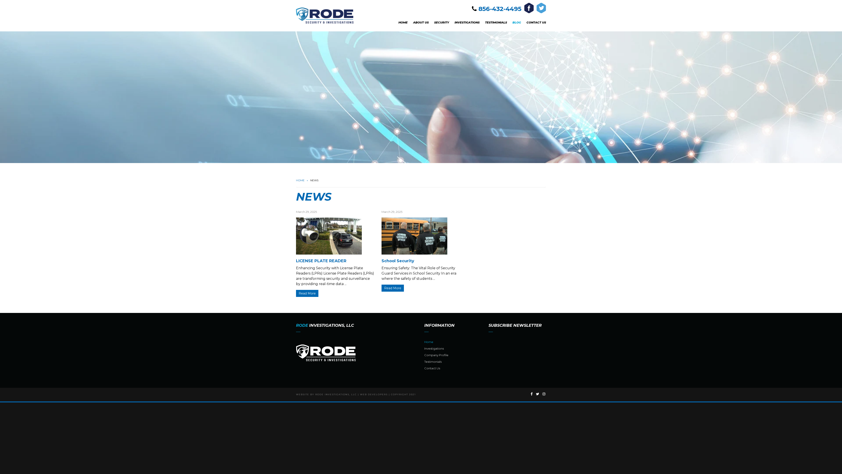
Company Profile (436, 355)
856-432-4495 (499, 9)
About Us (421, 22)
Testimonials (496, 22)
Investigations (467, 22)
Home (403, 22)
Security (441, 22)
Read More (307, 293)
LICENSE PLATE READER (321, 261)
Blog (516, 22)
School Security (398, 261)
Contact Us (536, 22)
